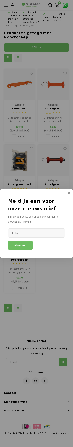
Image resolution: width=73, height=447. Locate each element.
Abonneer (20, 245)
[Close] (68, 193)
